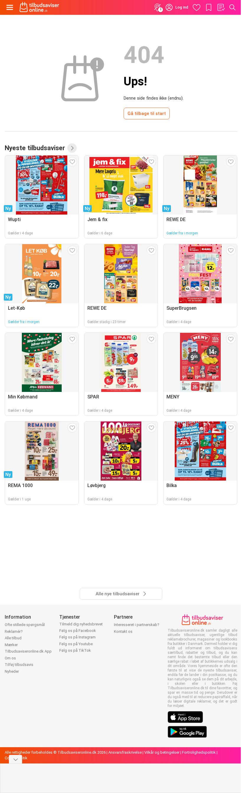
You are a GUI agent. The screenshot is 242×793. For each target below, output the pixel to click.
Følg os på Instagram (77, 637)
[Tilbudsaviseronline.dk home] (39, 7)
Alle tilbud (13, 638)
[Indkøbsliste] (220, 7)
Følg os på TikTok (75, 650)
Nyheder (12, 671)
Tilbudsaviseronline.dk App (28, 651)
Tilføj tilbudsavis (19, 664)
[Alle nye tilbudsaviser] (72, 148)
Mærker (11, 645)
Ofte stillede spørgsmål (25, 624)
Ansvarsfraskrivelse (125, 752)
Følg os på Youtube (76, 644)
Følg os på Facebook (77, 630)
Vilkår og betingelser (161, 752)
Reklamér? (14, 631)
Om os (10, 658)
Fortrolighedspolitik (199, 752)
